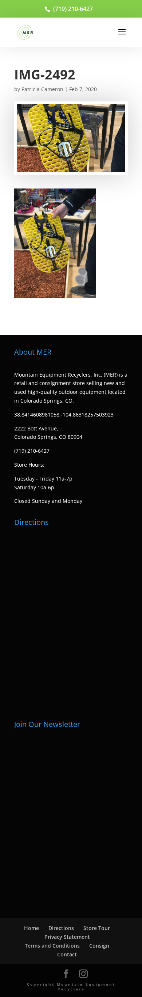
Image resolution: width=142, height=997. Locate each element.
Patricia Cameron (42, 89)
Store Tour (96, 928)
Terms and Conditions (52, 945)
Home (31, 928)
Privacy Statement (67, 936)
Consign (99, 945)
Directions (61, 928)
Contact (67, 954)
